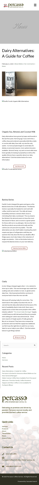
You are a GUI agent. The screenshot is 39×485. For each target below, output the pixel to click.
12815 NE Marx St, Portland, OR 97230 (15, 462)
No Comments (29, 64)
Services (5, 360)
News (4, 66)
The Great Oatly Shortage (22, 312)
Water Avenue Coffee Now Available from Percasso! (19, 378)
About (4, 431)
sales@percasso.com (13, 466)
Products (5, 429)
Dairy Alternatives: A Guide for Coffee (14, 371)
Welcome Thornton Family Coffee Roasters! (16, 380)
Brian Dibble (19, 64)
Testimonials (6, 433)
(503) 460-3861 (11, 454)
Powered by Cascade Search (27, 481)
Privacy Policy (6, 438)
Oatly (27, 286)
